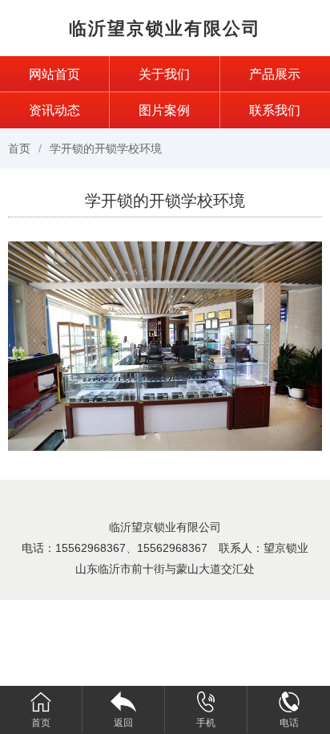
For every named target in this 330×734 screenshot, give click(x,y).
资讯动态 (54, 110)
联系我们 (274, 110)
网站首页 (54, 74)
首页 (19, 148)
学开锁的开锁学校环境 (106, 148)
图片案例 (164, 110)
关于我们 (164, 74)
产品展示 (274, 74)
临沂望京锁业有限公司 (165, 28)
